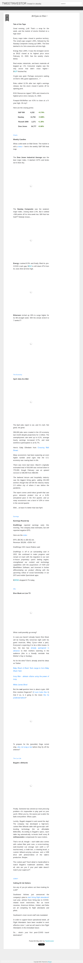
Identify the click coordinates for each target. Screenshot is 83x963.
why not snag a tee (24, 747)
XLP (15, 71)
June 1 (22, 925)
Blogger (50, 961)
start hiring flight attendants (38, 897)
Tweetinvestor (49, 941)
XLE (30, 266)
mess (20, 146)
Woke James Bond (20, 684)
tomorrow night (35, 639)
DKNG (16, 580)
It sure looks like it (40, 692)
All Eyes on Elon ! (39, 15)
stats (25, 535)
